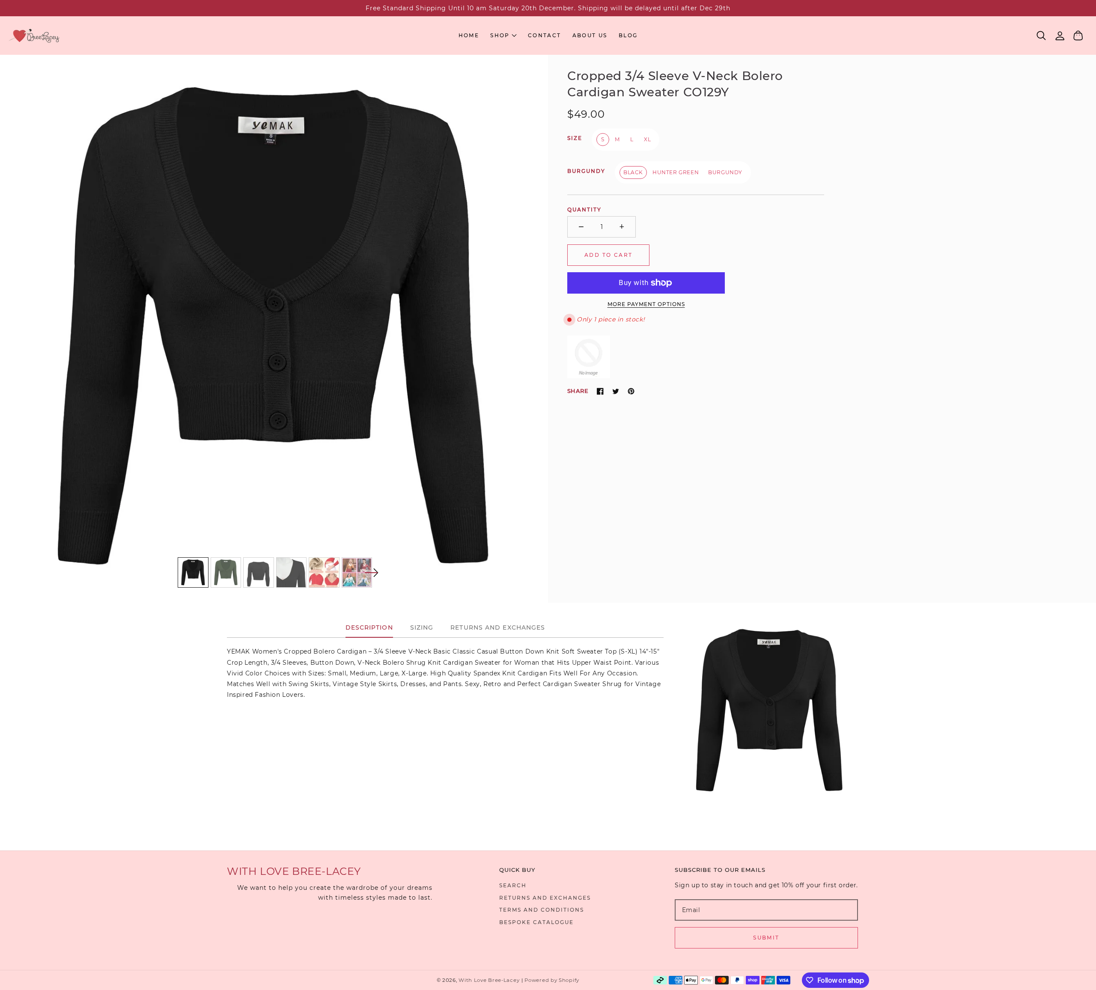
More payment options (646, 304)
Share (577, 390)
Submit (766, 937)
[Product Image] (274, 329)
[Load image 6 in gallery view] (357, 572)
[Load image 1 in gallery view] (193, 572)
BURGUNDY (725, 172)
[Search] (1041, 35)
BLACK (633, 172)
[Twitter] (615, 391)
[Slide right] (371, 572)
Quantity (584, 209)
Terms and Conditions (541, 910)
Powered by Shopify (551, 980)
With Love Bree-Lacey (489, 980)
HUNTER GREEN (675, 172)
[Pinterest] (631, 391)
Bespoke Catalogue (536, 922)
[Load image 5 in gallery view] (324, 572)
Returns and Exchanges (545, 898)
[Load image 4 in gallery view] (291, 572)
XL (647, 139)
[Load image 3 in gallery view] (258, 572)
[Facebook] (600, 391)
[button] (1041, 35)
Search (513, 885)
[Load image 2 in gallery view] (226, 572)
